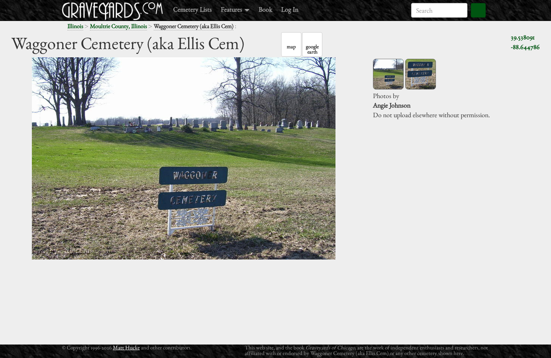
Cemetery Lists (192, 9)
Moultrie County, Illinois (118, 26)
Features (232, 9)
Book (265, 9)
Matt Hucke (126, 347)
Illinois (75, 26)
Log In (289, 9)
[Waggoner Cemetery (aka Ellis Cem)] (388, 74)
